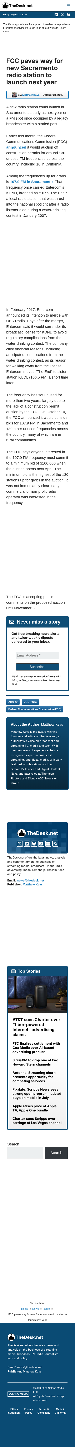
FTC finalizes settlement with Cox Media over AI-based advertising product (36, 1047)
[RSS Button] (55, 844)
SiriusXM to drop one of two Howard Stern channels (35, 1062)
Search (13, 1144)
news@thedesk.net (30, 880)
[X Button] (20, 844)
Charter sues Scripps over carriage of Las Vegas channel (36, 1120)
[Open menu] (68, 5)
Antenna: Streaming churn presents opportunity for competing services (34, 1077)
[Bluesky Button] (34, 844)
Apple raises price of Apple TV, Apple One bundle (34, 1108)
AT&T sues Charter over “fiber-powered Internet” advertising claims (36, 1027)
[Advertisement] (37, 262)
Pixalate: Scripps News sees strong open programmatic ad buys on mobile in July (36, 1093)
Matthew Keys (31, 95)
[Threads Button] (41, 844)
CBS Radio (30, 702)
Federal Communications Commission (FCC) (34, 709)
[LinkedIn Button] (27, 844)
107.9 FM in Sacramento (31, 182)
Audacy (13, 702)
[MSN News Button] (48, 844)
